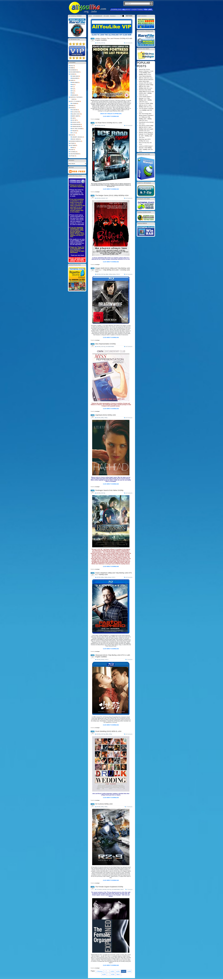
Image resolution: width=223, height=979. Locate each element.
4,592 (112, 974)
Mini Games (75, 82)
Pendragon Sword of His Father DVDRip (109, 490)
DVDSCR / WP (75, 122)
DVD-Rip (74, 120)
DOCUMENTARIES (74, 72)
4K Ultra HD (75, 111)
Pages (93, 971)
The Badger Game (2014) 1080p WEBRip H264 (111, 195)
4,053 (118, 971)
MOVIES (72, 107)
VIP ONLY (72, 156)
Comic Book (75, 76)
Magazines (75, 78)
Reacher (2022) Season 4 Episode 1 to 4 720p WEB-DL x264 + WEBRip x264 (146, 134)
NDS (73, 84)
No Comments (129, 43)
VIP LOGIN (106, 16)
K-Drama (74, 103)
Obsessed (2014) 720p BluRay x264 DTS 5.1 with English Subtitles (112, 656)
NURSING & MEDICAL (75, 141)
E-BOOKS (72, 74)
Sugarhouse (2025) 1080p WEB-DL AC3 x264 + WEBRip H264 (146, 86)
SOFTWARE (73, 145)
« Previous (99, 971)
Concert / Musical (77, 137)
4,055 (129, 971)
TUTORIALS (73, 151)
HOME (90, 16)
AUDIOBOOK (73, 70)
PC (72, 86)
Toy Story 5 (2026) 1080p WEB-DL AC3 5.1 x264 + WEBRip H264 (146, 105)
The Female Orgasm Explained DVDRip (109, 887)
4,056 (104, 974)
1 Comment (129, 659)
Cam (73, 118)
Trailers (74, 130)
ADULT (72, 65)
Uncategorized (74, 153)
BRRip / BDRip (75, 116)
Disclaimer (113, 16)
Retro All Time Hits (144, 142)
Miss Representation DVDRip (105, 344)
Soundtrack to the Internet (146, 122)
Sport (72, 149)
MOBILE (72, 105)
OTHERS (72, 143)
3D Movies (75, 109)
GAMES (72, 80)
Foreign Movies (76, 126)
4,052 (112, 971)
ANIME (72, 67)
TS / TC (74, 132)
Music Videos (76, 139)
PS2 (73, 88)
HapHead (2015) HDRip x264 (105, 415)
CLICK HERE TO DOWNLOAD (111, 116)
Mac (73, 147)
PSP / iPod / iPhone (77, 128)
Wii (72, 93)
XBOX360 (74, 95)
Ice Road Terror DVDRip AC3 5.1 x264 (108, 123)
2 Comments (129, 806)
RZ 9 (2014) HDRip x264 (104, 804)
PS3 (73, 91)
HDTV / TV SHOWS (75, 101)
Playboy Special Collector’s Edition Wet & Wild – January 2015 (146, 81)
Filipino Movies (76, 124)
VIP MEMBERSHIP (97, 16)
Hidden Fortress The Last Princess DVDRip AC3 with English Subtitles (113, 39)
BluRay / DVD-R (76, 114)
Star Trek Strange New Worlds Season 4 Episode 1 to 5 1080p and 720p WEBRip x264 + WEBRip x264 (146, 117)
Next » (118, 974)
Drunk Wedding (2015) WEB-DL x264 (108, 731)
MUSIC (72, 135)
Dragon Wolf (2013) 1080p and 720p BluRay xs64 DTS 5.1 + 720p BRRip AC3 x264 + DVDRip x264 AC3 (112, 269)
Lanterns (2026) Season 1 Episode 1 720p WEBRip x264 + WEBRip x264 (146, 147)
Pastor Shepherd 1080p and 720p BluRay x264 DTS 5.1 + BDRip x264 (113, 573)
